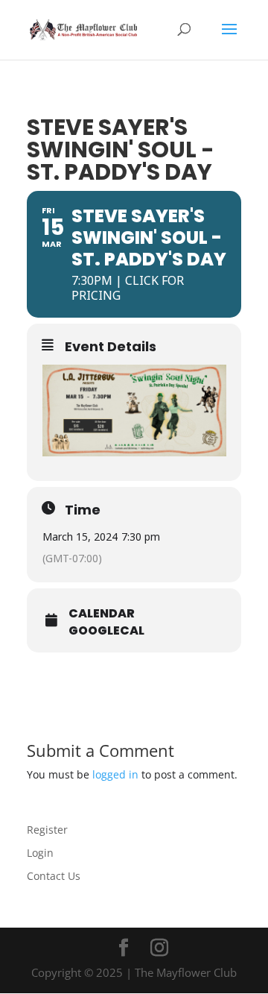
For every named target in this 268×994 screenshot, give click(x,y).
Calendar (101, 613)
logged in (115, 774)
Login (40, 853)
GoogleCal (106, 631)
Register (47, 829)
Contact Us (53, 876)
